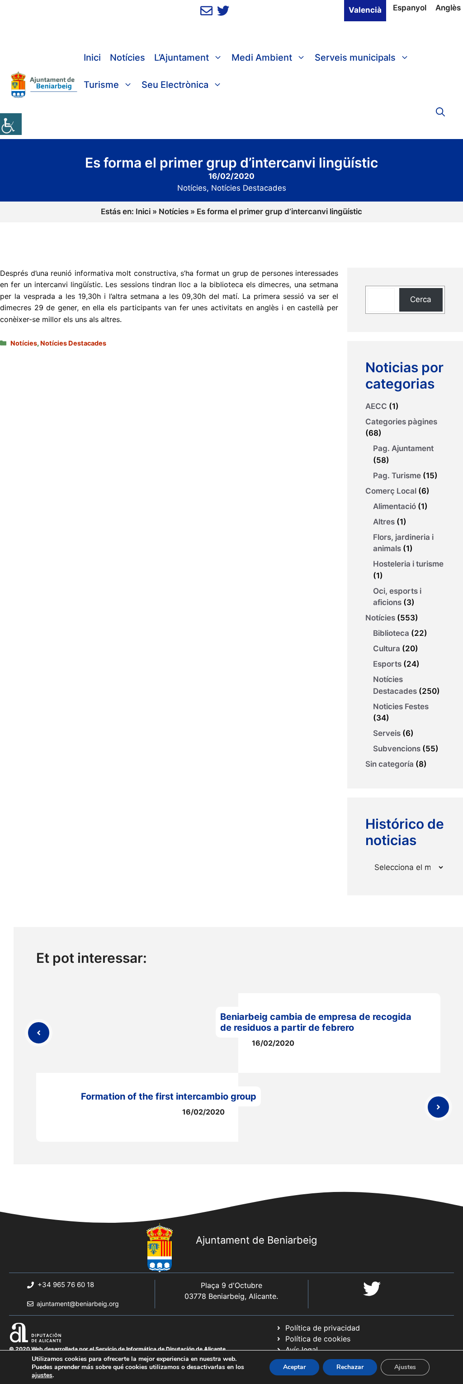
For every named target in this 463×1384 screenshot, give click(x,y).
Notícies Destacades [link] (248, 187)
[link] (11, 124)
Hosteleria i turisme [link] (408, 563)
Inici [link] (92, 57)
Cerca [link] (420, 299)
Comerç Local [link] (390, 490)
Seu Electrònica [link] (175, 84)
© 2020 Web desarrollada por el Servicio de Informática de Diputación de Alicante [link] (117, 1349)
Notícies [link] (127, 57)
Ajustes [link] (405, 1367)
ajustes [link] (42, 1375)
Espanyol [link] (409, 7)
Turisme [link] (101, 84)
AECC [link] (376, 406)
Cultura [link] (386, 648)
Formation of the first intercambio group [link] (168, 1096)
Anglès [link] (448, 7)
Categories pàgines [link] (401, 421)
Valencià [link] (365, 9)
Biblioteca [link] (391, 633)
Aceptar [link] (294, 1367)
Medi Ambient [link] (262, 57)
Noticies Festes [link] (401, 706)
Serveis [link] (387, 733)
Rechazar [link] (350, 1367)
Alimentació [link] (394, 506)
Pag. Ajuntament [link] (403, 448)
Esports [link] (387, 663)
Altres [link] (384, 521)
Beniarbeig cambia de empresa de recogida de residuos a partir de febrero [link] (315, 1022)
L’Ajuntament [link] (181, 57)
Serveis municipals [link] (355, 57)
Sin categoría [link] (389, 764)
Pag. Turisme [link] (397, 475)
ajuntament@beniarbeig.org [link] (78, 1303)
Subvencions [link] (396, 748)
